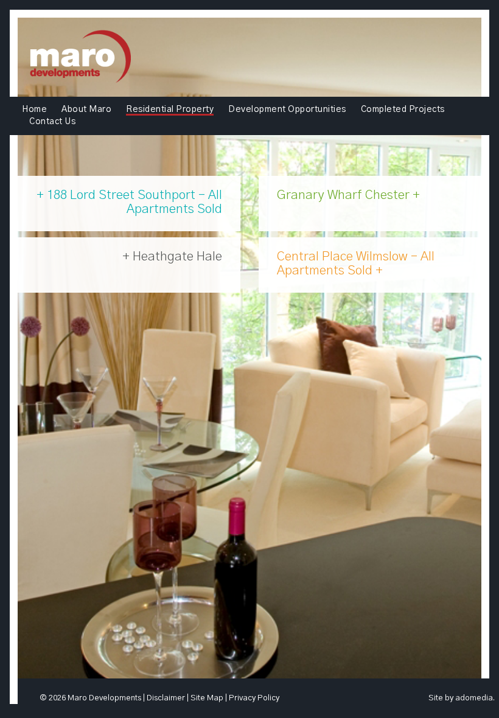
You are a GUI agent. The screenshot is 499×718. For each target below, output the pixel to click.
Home (34, 109)
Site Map (206, 698)
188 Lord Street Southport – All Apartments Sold (133, 202)
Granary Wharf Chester (345, 195)
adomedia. (475, 698)
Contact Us (52, 121)
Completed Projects (403, 109)
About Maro (86, 109)
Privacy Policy (254, 698)
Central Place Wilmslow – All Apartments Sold (355, 263)
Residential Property (170, 109)
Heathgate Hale (176, 256)
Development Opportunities (287, 109)
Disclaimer (166, 698)
